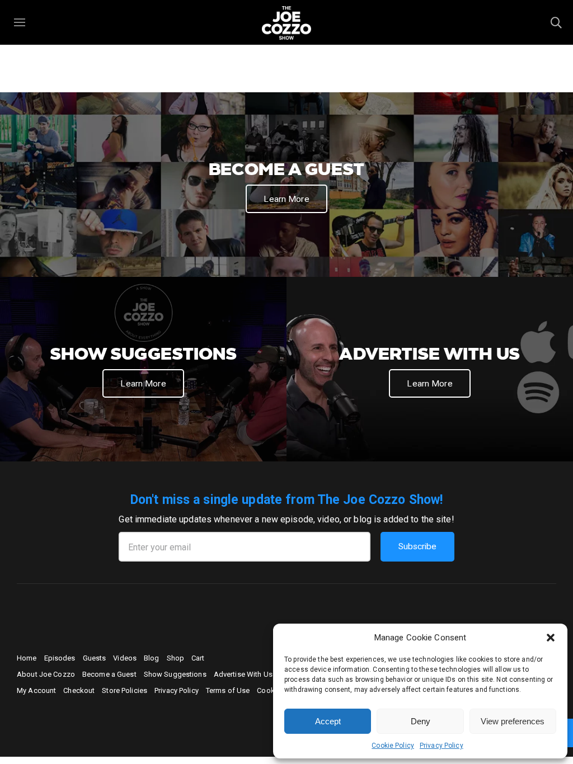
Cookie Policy (393, 745)
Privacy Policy (441, 745)
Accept (328, 721)
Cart (198, 658)
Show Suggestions (175, 674)
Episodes (60, 658)
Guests (94, 658)
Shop (176, 658)
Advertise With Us (243, 674)
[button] (550, 637)
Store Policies (124, 690)
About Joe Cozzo (46, 674)
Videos (125, 658)
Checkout (79, 690)
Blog (151, 658)
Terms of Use (228, 690)
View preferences (512, 721)
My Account (36, 690)
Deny (420, 721)
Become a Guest (109, 674)
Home (27, 658)
